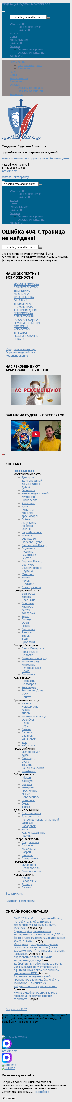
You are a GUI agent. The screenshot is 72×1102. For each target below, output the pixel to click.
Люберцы (28, 525)
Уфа (24, 742)
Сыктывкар (29, 674)
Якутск (26, 835)
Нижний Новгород (34, 716)
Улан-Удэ (28, 822)
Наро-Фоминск (32, 532)
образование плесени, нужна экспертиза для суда (33, 958)
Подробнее (41, 1091)
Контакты (16, 56)
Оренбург (28, 719)
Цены (13, 36)
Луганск (27, 887)
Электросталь (31, 587)
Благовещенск (31, 813)
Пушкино (27, 551)
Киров (26, 713)
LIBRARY (19, 339)
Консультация (19, 39)
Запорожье (29, 881)
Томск (26, 806)
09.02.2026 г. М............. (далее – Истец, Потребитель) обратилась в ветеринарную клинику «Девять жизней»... (38, 923)
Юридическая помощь (21, 349)
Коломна (28, 509)
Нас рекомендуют (30, 26)
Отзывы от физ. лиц (31, 52)
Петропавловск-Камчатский (40, 819)
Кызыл (26, 793)
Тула (25, 638)
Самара (26, 729)
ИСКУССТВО (22, 329)
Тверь (26, 635)
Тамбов (27, 632)
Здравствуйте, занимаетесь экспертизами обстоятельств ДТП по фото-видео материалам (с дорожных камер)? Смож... (39, 936)
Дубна (26, 487)
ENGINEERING (22, 290)
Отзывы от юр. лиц (30, 49)
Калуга (26, 609)
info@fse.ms (9, 171)
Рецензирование (17, 355)
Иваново (27, 606)
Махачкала (29, 848)
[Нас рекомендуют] (36, 390)
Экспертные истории (21, 900)
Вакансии (24, 30)
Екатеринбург (31, 751)
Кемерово (28, 787)
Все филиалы (14, 893)
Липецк (26, 619)
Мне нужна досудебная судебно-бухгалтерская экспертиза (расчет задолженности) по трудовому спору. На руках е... (39, 949)
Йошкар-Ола (30, 706)
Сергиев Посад (32, 561)
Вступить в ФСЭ (16, 1009)
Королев (27, 512)
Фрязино (28, 574)
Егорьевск (28, 490)
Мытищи (27, 529)
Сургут (26, 761)
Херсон (26, 877)
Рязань (26, 625)
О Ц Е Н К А (21, 300)
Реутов (26, 558)
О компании (17, 23)
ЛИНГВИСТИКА (23, 313)
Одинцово (29, 538)
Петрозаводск (31, 667)
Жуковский (29, 496)
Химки (26, 577)
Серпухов (28, 564)
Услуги (14, 33)
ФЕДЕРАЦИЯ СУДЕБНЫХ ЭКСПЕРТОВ (26, 4)
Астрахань (28, 680)
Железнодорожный (35, 493)
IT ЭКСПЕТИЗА (23, 306)
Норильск (28, 800)
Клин (25, 506)
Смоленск (28, 629)
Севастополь (31, 868)
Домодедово (31, 483)
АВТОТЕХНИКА (24, 297)
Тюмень (27, 764)
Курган (26, 755)
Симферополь (31, 871)
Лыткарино (29, 522)
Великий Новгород (34, 658)
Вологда (27, 655)
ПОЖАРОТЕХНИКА (26, 319)
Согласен (9, 1098)
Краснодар (29, 687)
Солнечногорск (32, 567)
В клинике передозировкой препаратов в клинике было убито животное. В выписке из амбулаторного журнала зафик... (37, 981)
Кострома (28, 613)
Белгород (28, 593)
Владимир (28, 600)
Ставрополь (30, 858)
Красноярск (29, 790)
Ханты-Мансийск (33, 768)
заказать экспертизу (15, 177)
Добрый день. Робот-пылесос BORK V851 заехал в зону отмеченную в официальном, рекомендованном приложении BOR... (38, 968)
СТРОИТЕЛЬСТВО (26, 287)
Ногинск (27, 535)
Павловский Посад (34, 545)
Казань (26, 709)
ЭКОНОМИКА (22, 303)
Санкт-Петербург (33, 648)
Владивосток (31, 816)
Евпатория (29, 864)
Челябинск (29, 771)
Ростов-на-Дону (32, 690)
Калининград (30, 661)
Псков (26, 671)
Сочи (25, 693)
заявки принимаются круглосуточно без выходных (35, 158)
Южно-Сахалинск (33, 832)
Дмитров (28, 477)
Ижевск (27, 703)
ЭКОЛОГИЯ (21, 326)
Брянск (26, 596)
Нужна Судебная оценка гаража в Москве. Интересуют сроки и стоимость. (36, 996)
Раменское (29, 554)
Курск (25, 616)
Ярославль (29, 642)
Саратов (27, 735)
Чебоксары (29, 745)
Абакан (26, 777)
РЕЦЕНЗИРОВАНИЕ (26, 335)
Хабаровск (29, 826)
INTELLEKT (21, 332)
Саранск (27, 732)
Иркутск (27, 784)
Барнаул (27, 781)
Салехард (28, 758)
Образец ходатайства (20, 352)
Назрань (27, 852)
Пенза (25, 722)
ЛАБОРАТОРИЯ (24, 316)
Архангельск (30, 651)
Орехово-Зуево (32, 542)
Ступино (27, 571)
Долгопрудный (32, 480)
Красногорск (30, 516)
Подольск (28, 548)
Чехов (26, 580)
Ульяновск (29, 739)
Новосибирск (30, 797)
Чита (25, 829)
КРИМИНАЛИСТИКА (26, 284)
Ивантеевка (29, 500)
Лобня (26, 519)
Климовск (28, 503)
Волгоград (29, 684)
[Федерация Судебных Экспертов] (21, 140)
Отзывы (15, 46)
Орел (25, 622)
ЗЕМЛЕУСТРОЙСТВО (27, 323)
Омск (25, 803)
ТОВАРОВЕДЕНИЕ (26, 310)
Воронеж (28, 603)
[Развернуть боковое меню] (3, 454)
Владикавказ (30, 842)
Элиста (26, 697)
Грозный (27, 845)
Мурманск (28, 664)
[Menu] (3, 11)
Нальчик (27, 855)
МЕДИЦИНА (21, 293)
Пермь (26, 726)
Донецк (27, 884)
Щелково (28, 584)
